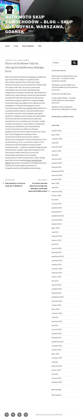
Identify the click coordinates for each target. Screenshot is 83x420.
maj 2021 (55, 362)
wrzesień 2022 (57, 301)
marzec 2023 (56, 277)
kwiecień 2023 (57, 273)
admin (26, 60)
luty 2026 (55, 155)
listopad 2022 (56, 293)
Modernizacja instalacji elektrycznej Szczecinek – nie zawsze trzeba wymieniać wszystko (64, 78)
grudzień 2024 (57, 208)
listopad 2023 (56, 252)
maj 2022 (55, 317)
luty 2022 (55, 325)
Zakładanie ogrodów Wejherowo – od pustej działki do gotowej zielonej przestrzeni (64, 87)
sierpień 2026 (56, 131)
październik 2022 (58, 297)
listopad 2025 (56, 167)
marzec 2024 (56, 240)
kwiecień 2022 (57, 321)
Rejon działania (28, 46)
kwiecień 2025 (57, 191)
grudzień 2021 (57, 333)
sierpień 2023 (56, 264)
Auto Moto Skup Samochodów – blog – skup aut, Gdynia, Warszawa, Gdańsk (39, 24)
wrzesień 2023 (57, 260)
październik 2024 (58, 216)
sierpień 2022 (56, 305)
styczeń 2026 (56, 159)
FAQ (39, 46)
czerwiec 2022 (57, 313)
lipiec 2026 (55, 135)
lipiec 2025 (55, 183)
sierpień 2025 (56, 179)
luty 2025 (55, 200)
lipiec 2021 (55, 354)
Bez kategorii (56, 395)
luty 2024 (55, 244)
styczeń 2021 (56, 378)
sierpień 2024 (56, 224)
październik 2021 (57, 342)
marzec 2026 (56, 151)
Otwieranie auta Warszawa (61, 94)
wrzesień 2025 (57, 175)
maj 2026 (55, 143)
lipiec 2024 (55, 228)
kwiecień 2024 (57, 236)
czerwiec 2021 (57, 358)
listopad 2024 (56, 212)
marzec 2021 (56, 370)
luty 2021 (55, 374)
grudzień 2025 (57, 163)
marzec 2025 (56, 195)
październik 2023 (58, 256)
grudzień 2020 (57, 382)
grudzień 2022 (57, 289)
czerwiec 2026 (57, 139)
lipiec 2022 (55, 309)
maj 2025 (55, 187)
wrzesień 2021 (57, 346)
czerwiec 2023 (57, 269)
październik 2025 (58, 171)
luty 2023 (55, 281)
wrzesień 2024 (57, 220)
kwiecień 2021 (57, 366)
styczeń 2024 (56, 248)
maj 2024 (55, 232)
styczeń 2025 (56, 204)
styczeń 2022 (56, 329)
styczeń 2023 (56, 285)
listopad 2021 (56, 337)
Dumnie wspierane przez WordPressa (49, 415)
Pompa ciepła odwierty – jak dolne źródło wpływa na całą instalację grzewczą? (64, 100)
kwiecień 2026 (57, 147)
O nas (16, 46)
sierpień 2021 (56, 350)
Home (7, 46)
